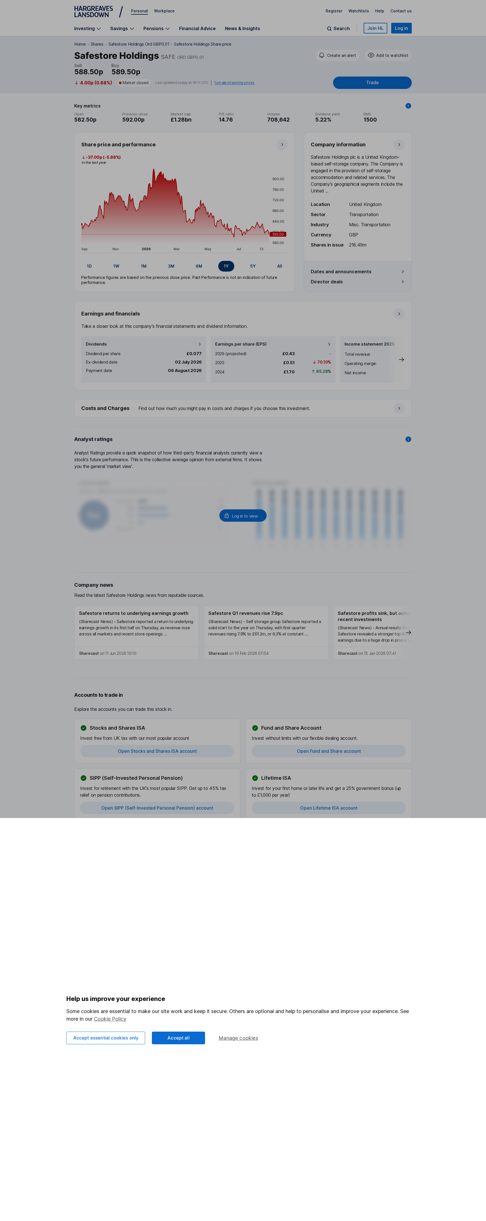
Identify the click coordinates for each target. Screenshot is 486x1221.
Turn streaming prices (234, 83)
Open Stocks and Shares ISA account (157, 751)
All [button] (279, 266)
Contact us (401, 10)
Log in (401, 28)
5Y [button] (253, 266)
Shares (97, 44)
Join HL (375, 28)
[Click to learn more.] (408, 105)
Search (342, 28)
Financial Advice (197, 28)
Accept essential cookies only (106, 1038)
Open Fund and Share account (329, 751)
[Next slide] (396, 359)
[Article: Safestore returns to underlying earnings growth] (137, 633)
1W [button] (116, 266)
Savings (119, 28)
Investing (84, 28)
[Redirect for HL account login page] (243, 515)
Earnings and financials (110, 314)
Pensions (153, 28)
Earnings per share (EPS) (241, 344)
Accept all (178, 1038)
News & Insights (242, 28)
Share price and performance (118, 144)
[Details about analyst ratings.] (408, 439)
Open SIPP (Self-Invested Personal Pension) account (157, 808)
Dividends (96, 344)
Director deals (327, 281)
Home (80, 44)
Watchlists (358, 10)
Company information (338, 144)
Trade (372, 82)
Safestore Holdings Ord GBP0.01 (139, 44)
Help (379, 10)
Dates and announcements (341, 271)
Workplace (164, 10)
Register (334, 10)
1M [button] (144, 266)
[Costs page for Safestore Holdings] (243, 409)
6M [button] (199, 266)
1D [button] (89, 266)
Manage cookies (238, 1038)
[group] (184, 266)
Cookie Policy (110, 1019)
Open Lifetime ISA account (328, 808)
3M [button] (171, 266)
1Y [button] (226, 266)
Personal (139, 10)
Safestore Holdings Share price (202, 44)
